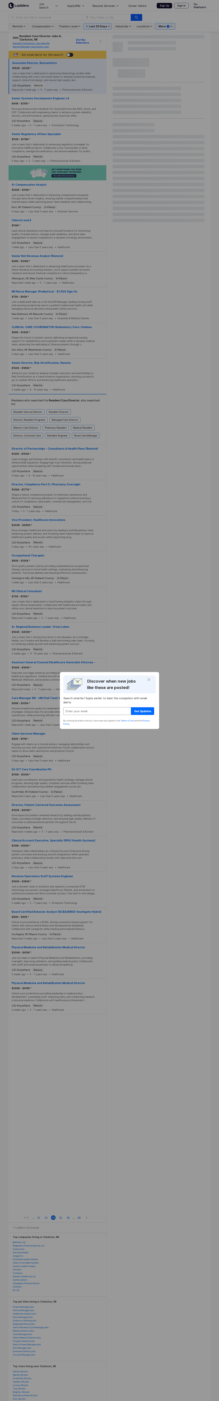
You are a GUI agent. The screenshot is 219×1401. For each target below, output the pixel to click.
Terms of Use (127, 720)
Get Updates (142, 711)
